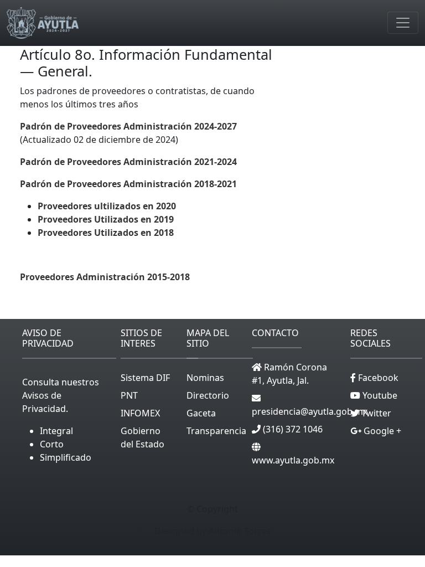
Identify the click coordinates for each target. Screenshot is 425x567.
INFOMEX (140, 413)
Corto (52, 444)
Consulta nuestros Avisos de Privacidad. (60, 395)
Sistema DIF (145, 378)
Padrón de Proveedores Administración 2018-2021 (128, 184)
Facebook (377, 378)
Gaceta (201, 413)
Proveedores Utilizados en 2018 (106, 232)
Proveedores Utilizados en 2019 (106, 219)
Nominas (205, 378)
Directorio (207, 395)
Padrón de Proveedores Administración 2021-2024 (128, 162)
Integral (56, 431)
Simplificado (65, 457)
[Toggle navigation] (402, 23)
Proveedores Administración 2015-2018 (105, 277)
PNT (129, 395)
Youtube (378, 395)
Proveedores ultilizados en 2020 (107, 206)
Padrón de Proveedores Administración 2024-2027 (128, 126)
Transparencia (216, 431)
